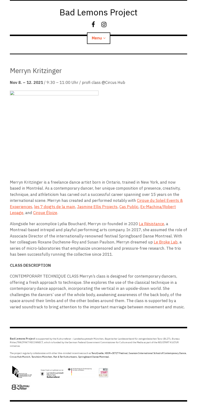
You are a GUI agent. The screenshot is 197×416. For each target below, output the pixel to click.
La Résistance (151, 223)
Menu (97, 38)
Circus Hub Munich (20, 356)
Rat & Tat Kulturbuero (65, 356)
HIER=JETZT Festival (116, 353)
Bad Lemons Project (99, 12)
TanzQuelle (98, 353)
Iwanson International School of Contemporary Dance (157, 353)
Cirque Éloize (45, 212)
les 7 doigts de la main (54, 206)
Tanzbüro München (41, 356)
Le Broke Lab (166, 242)
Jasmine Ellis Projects (97, 206)
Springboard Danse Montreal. (94, 356)
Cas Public (128, 206)
